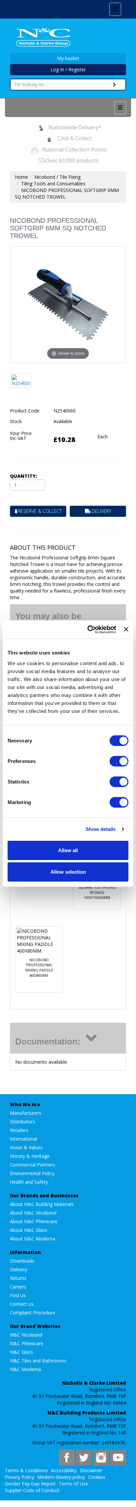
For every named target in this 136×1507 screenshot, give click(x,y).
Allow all (68, 850)
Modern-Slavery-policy (61, 1477)
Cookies (96, 1477)
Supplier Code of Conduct (32, 1490)
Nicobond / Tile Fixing (57, 177)
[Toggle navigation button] (115, 9)
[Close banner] (126, 629)
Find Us (18, 1295)
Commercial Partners (32, 1165)
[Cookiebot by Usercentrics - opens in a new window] (88, 629)
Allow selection (68, 872)
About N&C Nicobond (33, 1213)
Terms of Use (73, 1483)
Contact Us (22, 1304)
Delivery (18, 1269)
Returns (18, 1278)
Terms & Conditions (26, 1470)
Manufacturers (25, 1113)
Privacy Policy (19, 1477)
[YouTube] (118, 1458)
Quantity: (23, 476)
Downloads (22, 1261)
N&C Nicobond (26, 1335)
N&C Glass (21, 1352)
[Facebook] (67, 1458)
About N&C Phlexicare (33, 1221)
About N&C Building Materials (42, 1204)
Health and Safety (29, 1182)
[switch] (119, 761)
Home (21, 177)
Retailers (19, 1130)
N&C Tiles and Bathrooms (38, 1360)
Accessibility (64, 1470)
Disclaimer (91, 1470)
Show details (100, 829)
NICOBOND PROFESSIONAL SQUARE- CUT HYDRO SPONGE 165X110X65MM (97, 887)
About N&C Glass (28, 1230)
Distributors (22, 1121)
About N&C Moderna (32, 1238)
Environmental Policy (32, 1173)
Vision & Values (26, 1147)
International (23, 1139)
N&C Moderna (25, 1369)
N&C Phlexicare (26, 1343)
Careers (18, 1287)
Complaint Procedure (32, 1312)
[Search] (114, 84)
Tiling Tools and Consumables (53, 183)
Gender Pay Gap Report (30, 1483)
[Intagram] (101, 1458)
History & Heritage (30, 1156)
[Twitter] (84, 1458)
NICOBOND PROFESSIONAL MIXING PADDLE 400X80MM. (39, 967)
